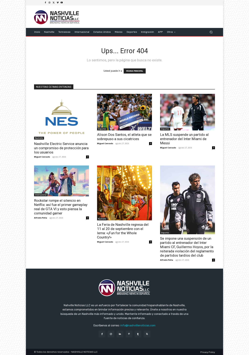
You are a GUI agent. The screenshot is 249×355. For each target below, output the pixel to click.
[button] (211, 32)
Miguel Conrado (42, 156)
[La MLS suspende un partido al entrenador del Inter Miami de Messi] (187, 112)
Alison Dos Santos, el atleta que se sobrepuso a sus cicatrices (124, 137)
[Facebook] (45, 3)
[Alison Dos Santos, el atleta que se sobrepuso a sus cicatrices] (124, 112)
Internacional (41, 195)
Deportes (102, 129)
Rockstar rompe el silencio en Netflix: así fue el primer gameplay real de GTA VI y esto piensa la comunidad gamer (60, 207)
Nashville (39, 138)
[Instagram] (49, 3)
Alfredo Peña (40, 217)
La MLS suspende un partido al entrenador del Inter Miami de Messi (184, 139)
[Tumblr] (138, 334)
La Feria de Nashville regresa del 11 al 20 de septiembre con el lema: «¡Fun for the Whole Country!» (123, 231)
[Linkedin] (120, 334)
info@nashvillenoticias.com (137, 325)
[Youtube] (62, 3)
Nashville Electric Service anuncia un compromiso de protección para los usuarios (61, 148)
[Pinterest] (129, 334)
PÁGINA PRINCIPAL (134, 71)
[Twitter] (53, 3)
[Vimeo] (58, 3)
